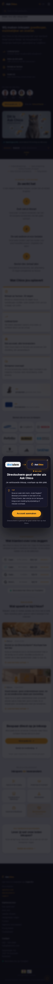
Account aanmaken (26, 513)
